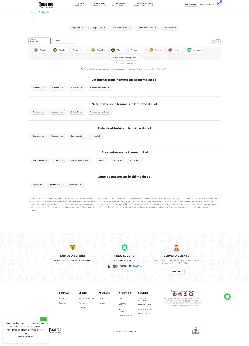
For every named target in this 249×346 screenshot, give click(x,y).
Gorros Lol (117, 160)
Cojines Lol (37, 184)
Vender (120, 4)
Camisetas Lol (38, 87)
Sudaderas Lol (57, 87)
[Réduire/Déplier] (227, 296)
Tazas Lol (101, 160)
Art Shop (99, 4)
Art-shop (42, 12)
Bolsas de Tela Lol (40, 160)
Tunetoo (101, 299)
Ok (43, 319)
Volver (138, 69)
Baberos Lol (95, 136)
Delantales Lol (76, 87)
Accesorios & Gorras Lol (146, 27)
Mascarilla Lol (135, 160)
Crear (80, 4)
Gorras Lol (59, 160)
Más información (25, 336)
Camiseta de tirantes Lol (99, 87)
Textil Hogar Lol (170, 27)
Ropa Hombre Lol (79, 27)
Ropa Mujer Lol (99, 27)
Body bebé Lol (76, 136)
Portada (33, 12)
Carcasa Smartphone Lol (80, 160)
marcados (102, 303)
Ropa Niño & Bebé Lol (121, 27)
